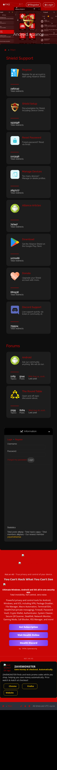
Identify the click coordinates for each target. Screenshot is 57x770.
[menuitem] (6, 4)
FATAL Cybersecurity (29, 649)
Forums (13, 346)
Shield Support (19, 58)
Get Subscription (28, 627)
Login (9, 439)
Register (19, 439)
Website (10, 692)
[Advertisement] (28, 494)
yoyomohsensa (14, 537)
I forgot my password (17, 460)
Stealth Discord (28, 642)
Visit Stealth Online (28, 635)
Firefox (30, 686)
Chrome (12, 686)
